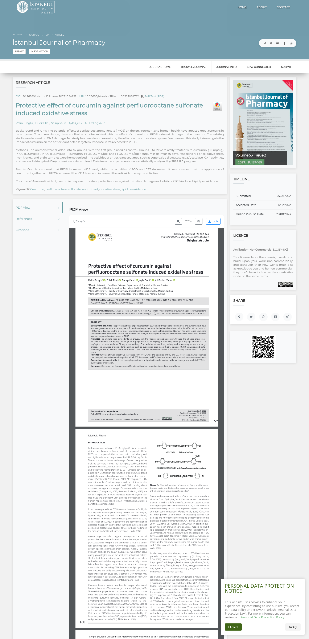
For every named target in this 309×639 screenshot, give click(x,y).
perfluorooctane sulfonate (63, 189)
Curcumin (37, 189)
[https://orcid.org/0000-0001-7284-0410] (114, 280)
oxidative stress (109, 189)
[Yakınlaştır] (198, 221)
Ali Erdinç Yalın (94, 123)
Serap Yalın (58, 123)
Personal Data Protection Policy (262, 617)
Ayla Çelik (75, 123)
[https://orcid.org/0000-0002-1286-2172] (130, 280)
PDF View (23, 207)
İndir (214, 221)
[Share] (239, 317)
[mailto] (264, 43)
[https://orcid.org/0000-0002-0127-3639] (146, 280)
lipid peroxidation (133, 189)
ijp (47, 34)
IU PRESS (17, 34)
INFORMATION (39, 51)
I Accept (233, 627)
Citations (22, 230)
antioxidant (90, 189)
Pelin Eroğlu (24, 123)
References (24, 219)
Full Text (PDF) (154, 96)
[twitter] (270, 43)
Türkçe (293, 627)
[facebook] (284, 43)
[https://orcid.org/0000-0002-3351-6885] (165, 280)
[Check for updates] (217, 106)
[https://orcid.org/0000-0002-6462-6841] (97, 280)
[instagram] (291, 43)
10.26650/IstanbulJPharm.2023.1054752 (49, 96)
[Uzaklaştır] (178, 221)
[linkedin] (277, 43)
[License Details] (285, 283)
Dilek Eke (42, 123)
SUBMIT (19, 51)
